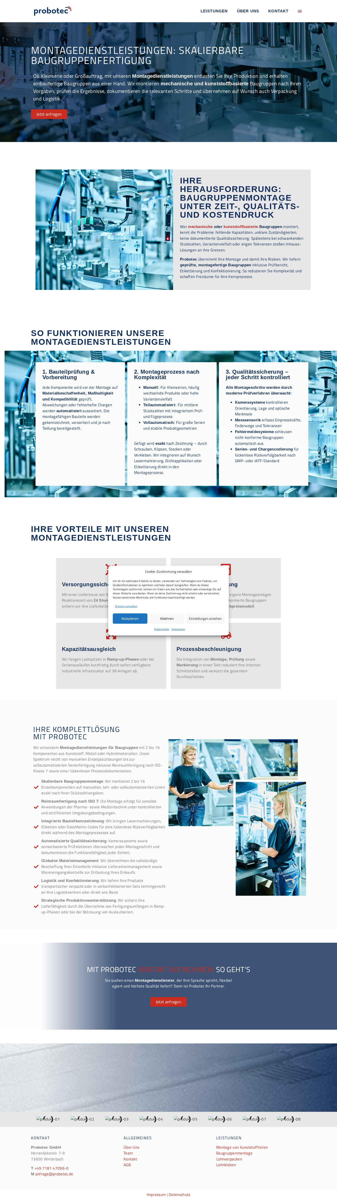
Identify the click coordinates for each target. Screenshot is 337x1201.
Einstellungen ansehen (205, 618)
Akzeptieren (130, 618)
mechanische (200, 227)
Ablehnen (167, 618)
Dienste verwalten (126, 606)
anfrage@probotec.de (54, 1174)
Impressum (178, 629)
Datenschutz (161, 629)
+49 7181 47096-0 (51, 1168)
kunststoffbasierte (241, 227)
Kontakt (278, 11)
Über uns (248, 11)
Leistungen (214, 11)
